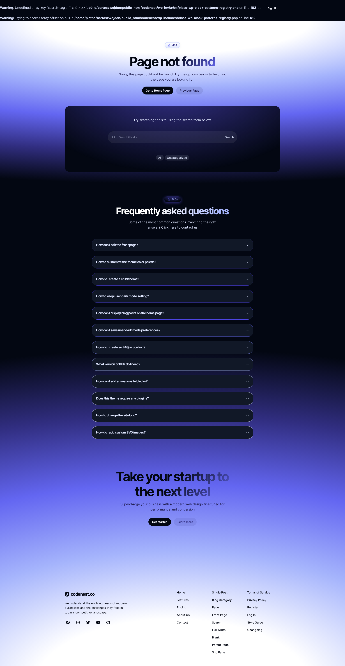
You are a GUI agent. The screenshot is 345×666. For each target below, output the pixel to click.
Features (183, 600)
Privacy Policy (256, 600)
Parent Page (220, 645)
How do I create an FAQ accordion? (120, 347)
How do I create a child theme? (117, 279)
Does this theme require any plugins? (122, 398)
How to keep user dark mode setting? (122, 296)
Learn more (185, 522)
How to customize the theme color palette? (126, 262)
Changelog (254, 630)
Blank (216, 637)
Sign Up (272, 8)
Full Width (219, 630)
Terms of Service (258, 592)
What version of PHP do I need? (118, 364)
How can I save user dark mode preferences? (128, 330)
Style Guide (255, 622)
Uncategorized (177, 157)
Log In (251, 615)
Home (181, 592)
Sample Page (172, 8)
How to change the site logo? (116, 415)
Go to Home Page (158, 90)
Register (253, 607)
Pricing (181, 607)
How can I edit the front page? (117, 245)
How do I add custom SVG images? (121, 432)
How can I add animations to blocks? (122, 381)
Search (229, 137)
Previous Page (189, 90)
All (160, 157)
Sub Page (218, 652)
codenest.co (82, 8)
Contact (182, 622)
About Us (183, 615)
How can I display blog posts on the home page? (130, 313)
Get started (159, 522)
